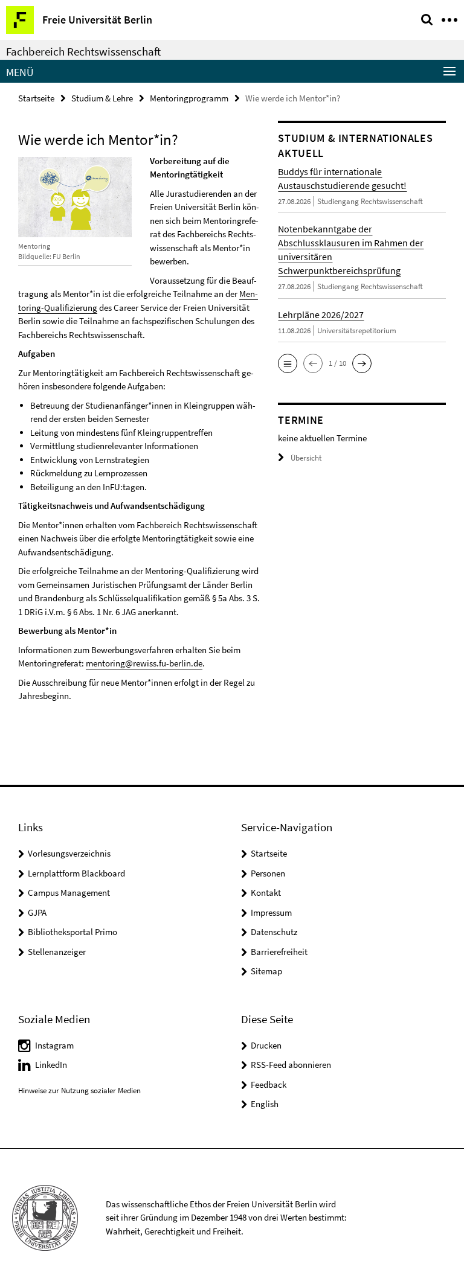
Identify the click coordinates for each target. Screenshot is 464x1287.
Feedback (268, 1084)
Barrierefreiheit (279, 951)
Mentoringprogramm (189, 98)
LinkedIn (51, 1064)
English (265, 1104)
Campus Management (69, 892)
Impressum (271, 912)
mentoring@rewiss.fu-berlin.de (144, 663)
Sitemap (266, 971)
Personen (268, 873)
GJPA (37, 912)
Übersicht (306, 458)
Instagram (54, 1045)
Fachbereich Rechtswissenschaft (83, 51)
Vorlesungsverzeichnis (69, 853)
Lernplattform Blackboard (76, 873)
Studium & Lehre (102, 98)
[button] (287, 363)
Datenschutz (274, 931)
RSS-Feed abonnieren (291, 1064)
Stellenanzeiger (57, 951)
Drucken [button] (266, 1045)
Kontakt (266, 892)
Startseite (36, 98)
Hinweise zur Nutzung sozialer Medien (79, 1090)
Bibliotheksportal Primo (72, 931)
